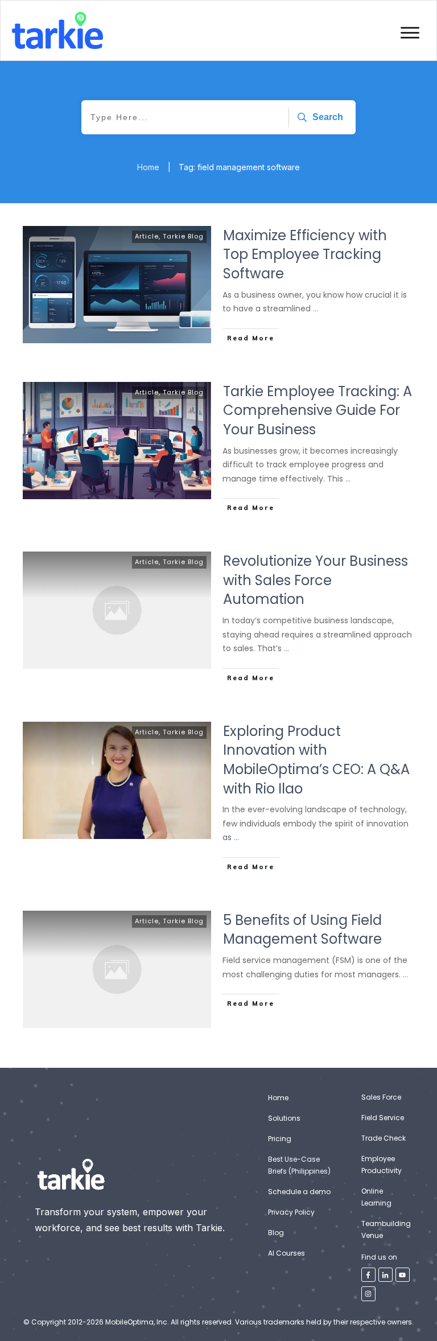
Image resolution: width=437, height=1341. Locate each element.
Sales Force (381, 1097)
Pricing (279, 1138)
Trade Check (383, 1138)
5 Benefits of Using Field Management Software (302, 930)
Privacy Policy (291, 1212)
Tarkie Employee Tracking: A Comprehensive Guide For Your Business (317, 410)
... (315, 308)
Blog (276, 1232)
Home (278, 1098)
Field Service (382, 1117)
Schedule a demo (299, 1191)
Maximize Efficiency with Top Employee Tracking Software (305, 254)
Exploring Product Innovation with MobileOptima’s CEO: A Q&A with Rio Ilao (316, 760)
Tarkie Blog (183, 236)
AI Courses (286, 1253)
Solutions (284, 1118)
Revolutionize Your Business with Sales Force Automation (315, 580)
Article (147, 236)
